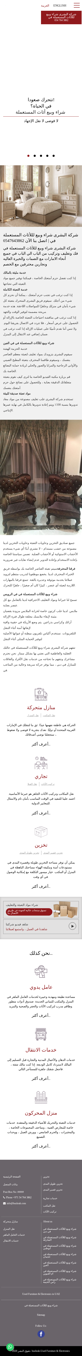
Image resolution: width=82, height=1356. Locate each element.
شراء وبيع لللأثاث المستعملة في (41, 1305)
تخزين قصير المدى (53, 852)
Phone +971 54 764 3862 (19, 1197)
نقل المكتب (49, 715)
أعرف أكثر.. (41, 744)
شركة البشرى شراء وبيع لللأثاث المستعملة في (61, 17)
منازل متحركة (10, 1221)
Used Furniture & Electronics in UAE (41, 1294)
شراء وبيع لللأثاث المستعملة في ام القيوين (59, 1272)
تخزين (46, 1176)
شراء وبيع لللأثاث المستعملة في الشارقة (59, 1238)
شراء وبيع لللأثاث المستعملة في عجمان (59, 1255)
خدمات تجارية (50, 1198)
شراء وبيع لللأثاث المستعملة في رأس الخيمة (59, 1280)
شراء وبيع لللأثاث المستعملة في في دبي (59, 1230)
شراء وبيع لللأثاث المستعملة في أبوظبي (59, 1247)
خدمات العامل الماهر (14, 1234)
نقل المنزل (33, 715)
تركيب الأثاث (47, 784)
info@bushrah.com (16, 1203)
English (59, 5)
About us (47, 1221)
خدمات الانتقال (11, 1240)
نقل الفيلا (32, 784)
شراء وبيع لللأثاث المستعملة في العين (59, 1264)
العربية (45, 5)
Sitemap (41, 1314)
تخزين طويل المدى (29, 852)
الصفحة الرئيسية (11, 1176)
